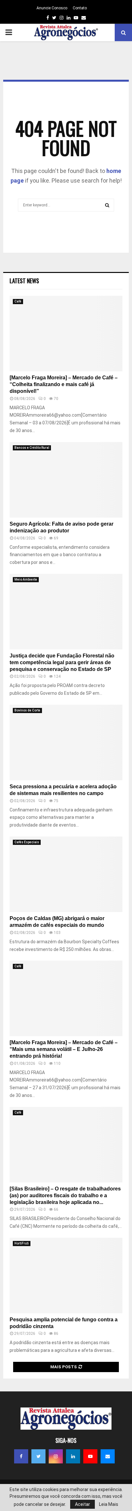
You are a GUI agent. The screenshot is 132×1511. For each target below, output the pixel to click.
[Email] (108, 1456)
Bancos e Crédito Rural (31, 447)
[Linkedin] (73, 1456)
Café (17, 301)
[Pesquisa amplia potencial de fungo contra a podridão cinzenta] (66, 1275)
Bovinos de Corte (27, 710)
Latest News (24, 280)
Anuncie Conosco (52, 8)
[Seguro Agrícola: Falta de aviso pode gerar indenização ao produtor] (66, 480)
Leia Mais (108, 1504)
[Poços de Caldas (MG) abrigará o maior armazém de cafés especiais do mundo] (66, 874)
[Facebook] (21, 1456)
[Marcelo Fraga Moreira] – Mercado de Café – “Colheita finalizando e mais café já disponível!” (64, 384)
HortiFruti (21, 1243)
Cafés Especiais (26, 842)
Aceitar (82, 1504)
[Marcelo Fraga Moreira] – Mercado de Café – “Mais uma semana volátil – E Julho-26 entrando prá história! (64, 1049)
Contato (80, 8)
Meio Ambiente (25, 579)
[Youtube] (90, 1456)
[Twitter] (38, 1456)
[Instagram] (56, 1456)
